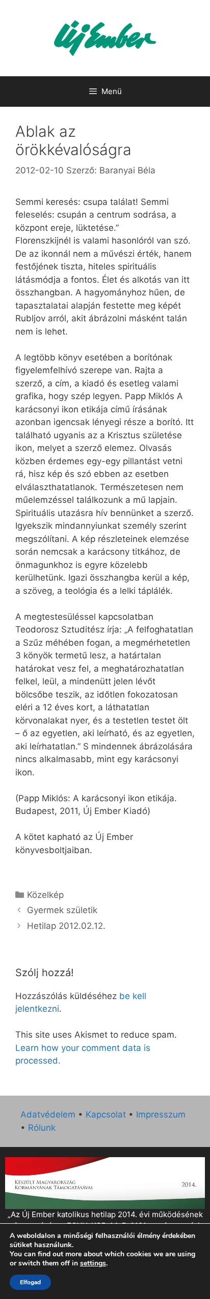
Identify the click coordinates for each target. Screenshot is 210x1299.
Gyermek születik (62, 910)
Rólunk (42, 1128)
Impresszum (161, 1114)
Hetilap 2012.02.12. (66, 926)
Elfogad (30, 1282)
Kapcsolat (106, 1114)
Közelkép (45, 895)
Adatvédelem (47, 1114)
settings (93, 1263)
